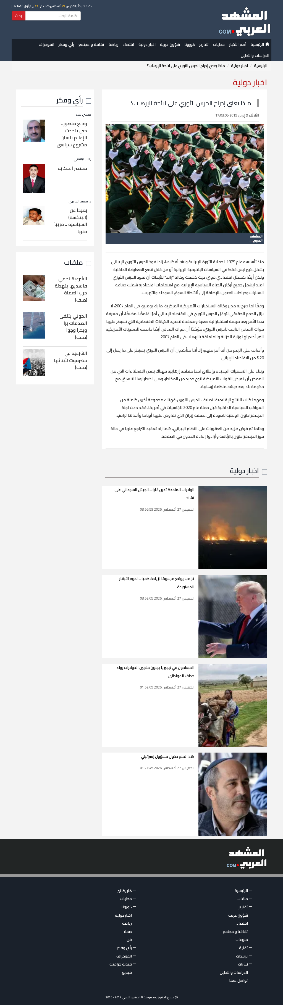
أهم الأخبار (237, 44)
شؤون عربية (170, 44)
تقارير (204, 44)
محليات (219, 44)
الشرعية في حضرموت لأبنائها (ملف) (70, 360)
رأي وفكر (66, 44)
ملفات (73, 262)
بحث (18, 15)
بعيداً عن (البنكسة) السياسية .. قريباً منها (70, 221)
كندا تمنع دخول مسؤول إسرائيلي (167, 756)
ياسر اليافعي (82, 159)
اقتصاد (128, 44)
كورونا (189, 44)
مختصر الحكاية (72, 168)
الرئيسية (258, 44)
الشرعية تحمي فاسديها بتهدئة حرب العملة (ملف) (71, 289)
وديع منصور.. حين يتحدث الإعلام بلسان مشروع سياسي (72, 134)
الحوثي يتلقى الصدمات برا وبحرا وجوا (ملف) (73, 327)
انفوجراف (46, 44)
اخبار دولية (147, 44)
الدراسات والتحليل (255, 55)
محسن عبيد (83, 114)
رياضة (113, 44)
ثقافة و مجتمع (91, 44)
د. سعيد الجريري (80, 201)
